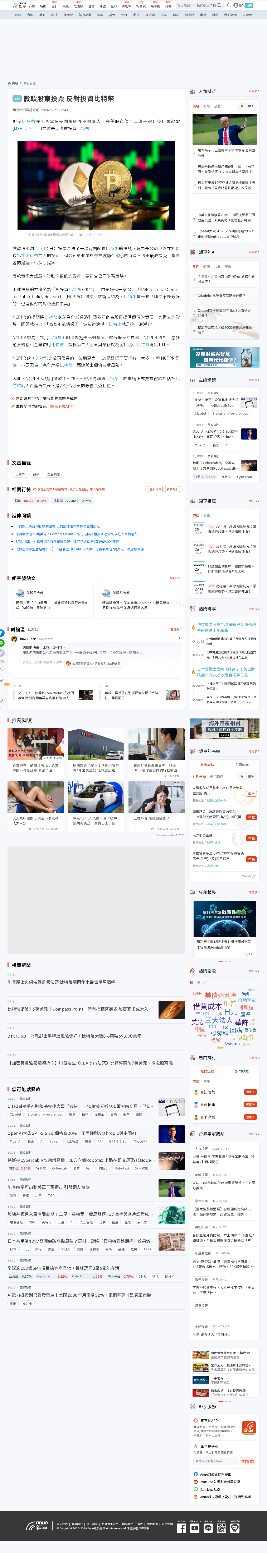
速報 (100, 15)
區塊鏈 (150, 15)
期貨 (136, 15)
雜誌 (215, 15)
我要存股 (172, 489)
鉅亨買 (141, 6)
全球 (114, 6)
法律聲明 (167, 1524)
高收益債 (213, 866)
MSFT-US (22, 128)
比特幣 (29, 121)
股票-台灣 (213, 842)
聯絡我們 (127, 1524)
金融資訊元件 (110, 1524)
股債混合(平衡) (217, 800)
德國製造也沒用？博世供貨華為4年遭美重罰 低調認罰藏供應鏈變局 (96, 768)
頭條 (18, 15)
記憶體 (209, 1092)
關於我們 (62, 1524)
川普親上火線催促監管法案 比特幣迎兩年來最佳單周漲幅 (57, 526)
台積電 (209, 1104)
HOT (211, 526)
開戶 (251, 793)
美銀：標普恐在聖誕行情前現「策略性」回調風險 (131, 695)
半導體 (209, 1117)
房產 (164, 15)
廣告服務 (92, 1524)
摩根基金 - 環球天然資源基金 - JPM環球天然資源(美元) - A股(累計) (217, 814)
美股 (66, 6)
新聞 (43, 6)
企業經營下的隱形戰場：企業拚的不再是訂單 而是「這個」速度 (36, 768)
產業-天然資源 (216, 824)
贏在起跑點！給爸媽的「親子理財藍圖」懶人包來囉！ (73, 489)
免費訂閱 (248, 1461)
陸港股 (78, 6)
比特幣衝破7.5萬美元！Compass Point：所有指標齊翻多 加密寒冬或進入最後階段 (76, 533)
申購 (251, 817)
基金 (91, 6)
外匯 (102, 6)
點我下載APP (61, 406)
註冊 (249, 5)
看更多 (173, 578)
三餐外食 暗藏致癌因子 (152, 818)
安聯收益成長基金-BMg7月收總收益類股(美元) (218, 790)
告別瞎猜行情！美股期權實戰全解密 (47, 398)
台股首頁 (155, 489)
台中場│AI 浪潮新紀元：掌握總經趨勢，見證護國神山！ (232, 529)
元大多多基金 (203, 834)
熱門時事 (85, 15)
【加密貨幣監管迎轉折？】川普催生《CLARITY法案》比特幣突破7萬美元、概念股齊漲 (79, 548)
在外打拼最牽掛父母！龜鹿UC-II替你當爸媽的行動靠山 (155, 767)
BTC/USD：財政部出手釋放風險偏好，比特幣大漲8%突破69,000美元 (67, 541)
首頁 (32, 6)
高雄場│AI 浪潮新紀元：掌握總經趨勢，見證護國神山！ (232, 588)
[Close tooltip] (35, 699)
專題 (203, 15)
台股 (54, 6)
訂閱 (168, 6)
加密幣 (126, 6)
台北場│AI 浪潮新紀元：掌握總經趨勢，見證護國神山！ (232, 549)
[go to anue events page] (228, 5)
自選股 (247, 15)
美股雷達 (30, 83)
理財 (176, 15)
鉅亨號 (155, 6)
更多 (251, 106)
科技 (54, 15)
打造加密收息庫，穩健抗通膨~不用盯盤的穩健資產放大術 (232, 569)
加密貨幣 (29, 255)
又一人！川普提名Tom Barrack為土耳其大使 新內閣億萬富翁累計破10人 (46, 695)
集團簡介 (77, 1524)
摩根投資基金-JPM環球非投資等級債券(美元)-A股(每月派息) (218, 856)
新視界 (189, 15)
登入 (241, 5)
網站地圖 (152, 1524)
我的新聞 (230, 15)
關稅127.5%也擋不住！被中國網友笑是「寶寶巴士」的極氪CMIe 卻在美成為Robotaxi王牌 (96, 821)
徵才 (140, 1524)
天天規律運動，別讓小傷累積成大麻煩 (36, 820)
